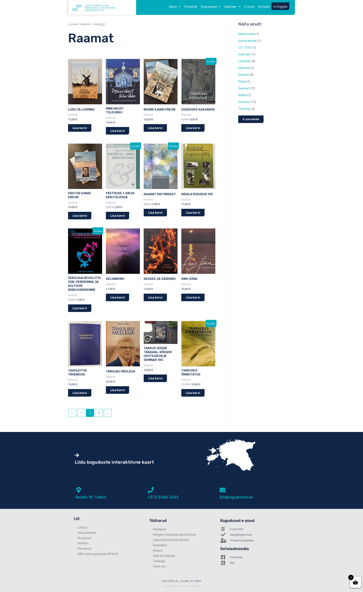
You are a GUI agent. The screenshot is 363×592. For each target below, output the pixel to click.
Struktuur (85, 538)
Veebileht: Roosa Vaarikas (181, 586)
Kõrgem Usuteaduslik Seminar (174, 534)
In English (280, 7)
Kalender (230, 7)
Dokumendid (87, 533)
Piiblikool (159, 529)
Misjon (158, 550)
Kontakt (264, 7)
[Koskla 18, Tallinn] (79, 490)
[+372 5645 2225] (151, 490)
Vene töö (159, 566)
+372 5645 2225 (163, 497)
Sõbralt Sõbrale (164, 556)
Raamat (85, 24)
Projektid (190, 7)
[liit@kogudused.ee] (223, 490)
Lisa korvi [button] (80, 128)
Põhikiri (83, 543)
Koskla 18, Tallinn (91, 497)
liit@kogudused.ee (236, 497)
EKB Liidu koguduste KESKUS (98, 554)
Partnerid (84, 548)
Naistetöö (160, 545)
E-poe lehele (251, 119)
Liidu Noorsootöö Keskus (171, 540)
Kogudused (209, 7)
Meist (173, 7)
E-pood (249, 7)
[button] (174, 6)
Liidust (82, 527)
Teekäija (159, 561)
